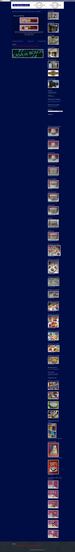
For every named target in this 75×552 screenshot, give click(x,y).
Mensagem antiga (42, 41)
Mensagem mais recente (17, 41)
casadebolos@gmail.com (54, 374)
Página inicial (30, 41)
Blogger (44, 549)
